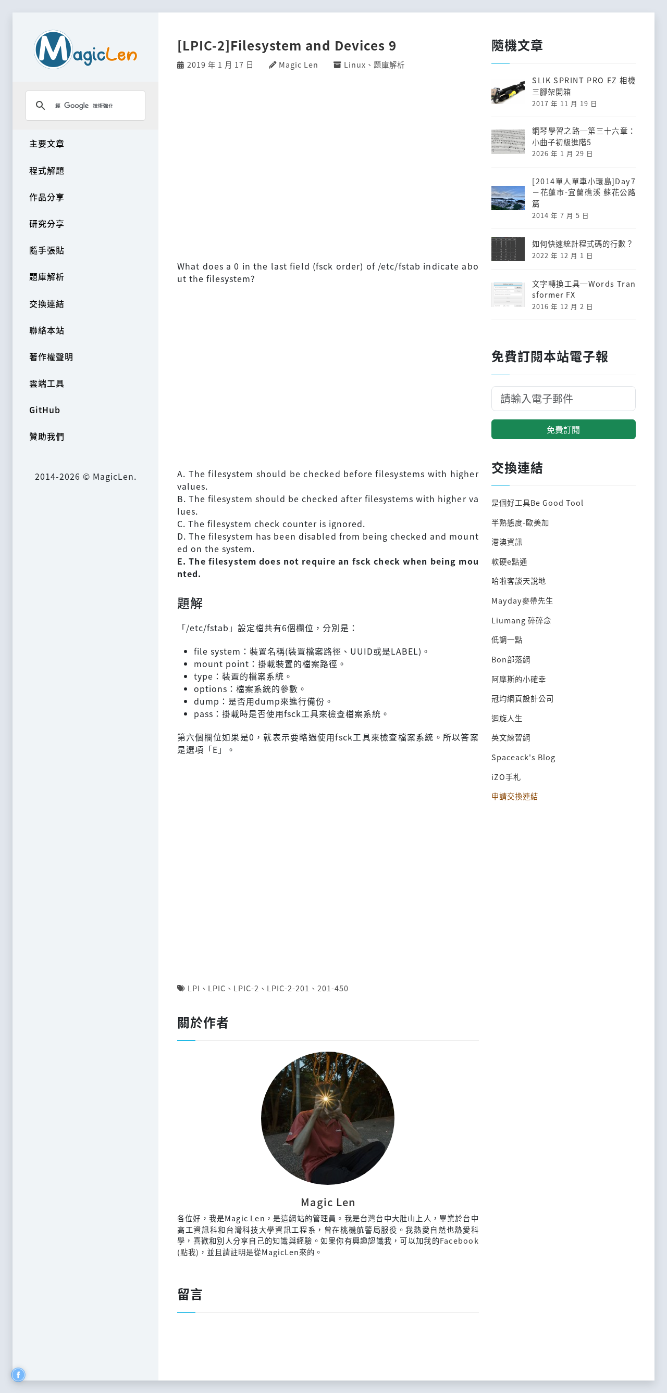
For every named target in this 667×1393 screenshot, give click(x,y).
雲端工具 (47, 383)
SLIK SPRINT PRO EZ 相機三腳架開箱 (584, 85)
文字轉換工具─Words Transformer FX (584, 289)
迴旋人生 (507, 717)
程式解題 (47, 170)
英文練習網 (510, 737)
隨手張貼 (47, 250)
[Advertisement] (328, 164)
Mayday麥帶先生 (522, 600)
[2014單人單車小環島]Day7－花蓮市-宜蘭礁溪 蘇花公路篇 (584, 192)
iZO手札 (506, 776)
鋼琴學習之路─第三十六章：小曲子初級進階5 (584, 136)
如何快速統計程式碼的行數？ (583, 243)
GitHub (44, 409)
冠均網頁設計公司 (522, 698)
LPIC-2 (246, 987)
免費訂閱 (563, 429)
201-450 (333, 987)
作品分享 (47, 196)
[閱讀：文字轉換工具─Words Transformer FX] (508, 293)
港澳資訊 (507, 541)
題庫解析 (47, 276)
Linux (355, 64)
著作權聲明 (51, 356)
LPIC (217, 987)
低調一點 (507, 639)
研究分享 (47, 223)
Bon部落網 (510, 659)
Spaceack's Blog (523, 756)
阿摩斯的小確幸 (518, 678)
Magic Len (298, 64)
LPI (194, 987)
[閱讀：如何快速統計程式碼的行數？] (508, 247)
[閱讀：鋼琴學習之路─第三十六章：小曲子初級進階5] (508, 140)
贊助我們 (47, 436)
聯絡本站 (47, 330)
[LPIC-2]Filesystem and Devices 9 (287, 45)
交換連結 (47, 303)
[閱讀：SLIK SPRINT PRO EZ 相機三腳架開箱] (508, 90)
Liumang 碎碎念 (521, 620)
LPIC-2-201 (288, 987)
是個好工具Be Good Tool (537, 502)
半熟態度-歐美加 (520, 522)
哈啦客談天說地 (518, 580)
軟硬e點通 (509, 561)
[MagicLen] (85, 49)
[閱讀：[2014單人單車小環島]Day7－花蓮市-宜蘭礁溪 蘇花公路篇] (508, 196)
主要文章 (47, 143)
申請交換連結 (514, 795)
